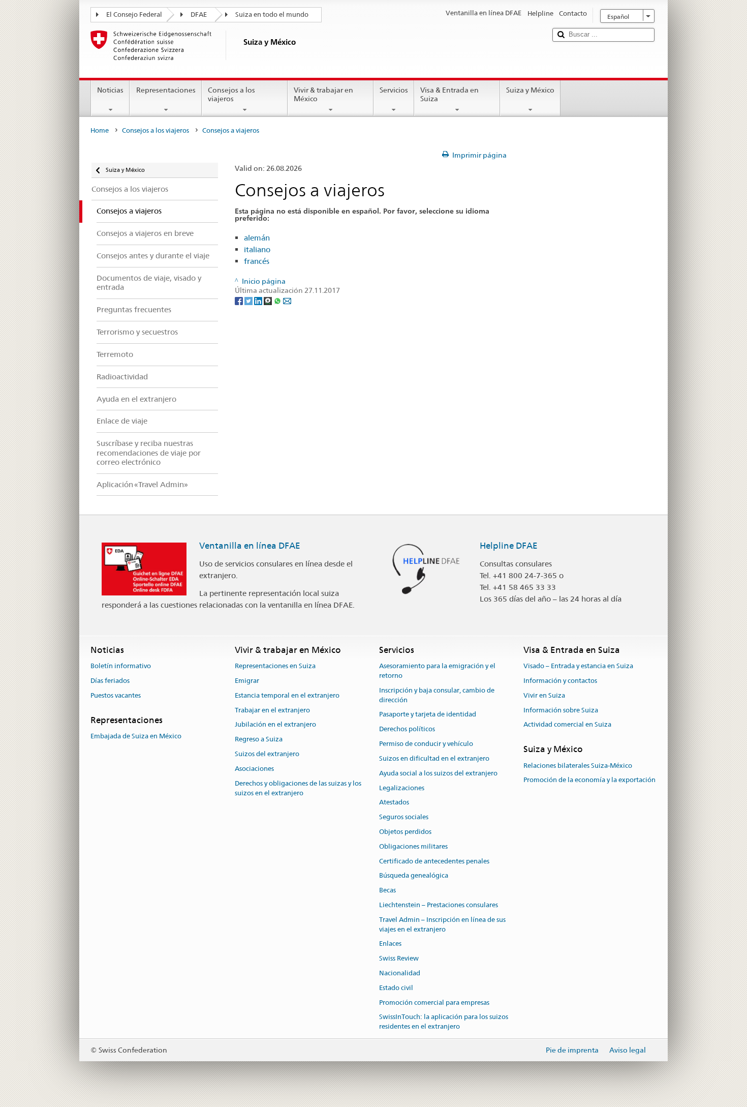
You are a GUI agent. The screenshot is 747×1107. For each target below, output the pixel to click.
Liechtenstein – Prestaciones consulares (438, 905)
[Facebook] (239, 300)
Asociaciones (254, 768)
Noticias (110, 90)
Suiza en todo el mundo (271, 14)
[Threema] (268, 300)
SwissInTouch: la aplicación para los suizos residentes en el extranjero (443, 1022)
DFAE (199, 14)
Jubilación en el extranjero (275, 725)
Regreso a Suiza (259, 739)
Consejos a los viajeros (231, 94)
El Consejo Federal (134, 14)
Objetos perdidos (405, 831)
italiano (257, 249)
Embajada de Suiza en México (135, 736)
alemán (257, 238)
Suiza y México (530, 90)
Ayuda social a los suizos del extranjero (438, 773)
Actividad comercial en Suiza (567, 725)
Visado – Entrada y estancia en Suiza (578, 666)
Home (99, 130)
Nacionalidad (399, 973)
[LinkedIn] (259, 300)
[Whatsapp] (278, 300)
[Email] (287, 300)
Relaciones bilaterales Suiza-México (577, 765)
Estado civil (396, 988)
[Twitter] (249, 300)
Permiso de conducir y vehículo (426, 743)
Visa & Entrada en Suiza (449, 94)
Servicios (394, 90)
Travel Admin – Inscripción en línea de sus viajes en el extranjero (442, 924)
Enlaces (390, 944)
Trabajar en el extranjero (272, 710)
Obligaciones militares (413, 846)
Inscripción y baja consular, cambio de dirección (436, 695)
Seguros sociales (403, 817)
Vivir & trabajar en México (323, 94)
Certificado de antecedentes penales (434, 861)
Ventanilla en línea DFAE (249, 546)
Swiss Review (399, 958)
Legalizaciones (401, 788)
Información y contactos (560, 680)
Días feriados (110, 680)
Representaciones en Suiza (275, 666)
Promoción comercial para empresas (434, 1002)
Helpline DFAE (509, 546)
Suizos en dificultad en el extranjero (434, 758)
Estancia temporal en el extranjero (287, 695)
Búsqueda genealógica (413, 876)
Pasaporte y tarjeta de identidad (427, 715)
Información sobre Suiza (560, 710)
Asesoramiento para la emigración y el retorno (437, 670)
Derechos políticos (407, 729)
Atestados (394, 802)
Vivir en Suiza (544, 695)
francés (256, 261)
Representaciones (166, 90)
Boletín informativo (120, 666)
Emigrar (247, 680)
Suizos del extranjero (267, 754)
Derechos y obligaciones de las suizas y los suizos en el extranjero (298, 788)
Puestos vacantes (115, 695)
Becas (387, 890)
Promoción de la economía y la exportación (589, 780)
